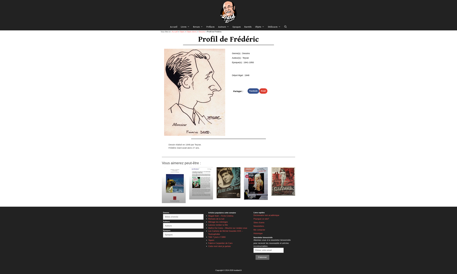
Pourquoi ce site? (261, 219)
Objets (258, 27)
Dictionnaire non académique (266, 215)
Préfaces (210, 27)
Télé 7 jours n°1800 (217, 237)
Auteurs (222, 27)
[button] (253, 91)
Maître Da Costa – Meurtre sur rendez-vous (227, 228)
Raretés (248, 27)
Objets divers (191, 32)
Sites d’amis (258, 222)
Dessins (202, 32)
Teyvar (246, 58)
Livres (183, 27)
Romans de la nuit (216, 219)
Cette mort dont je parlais (219, 246)
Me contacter (259, 230)
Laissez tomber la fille (218, 225)
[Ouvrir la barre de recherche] (285, 26)
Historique (258, 233)
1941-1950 (249, 62)
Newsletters (258, 226)
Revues (196, 27)
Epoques (237, 27)
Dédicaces (273, 27)
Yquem (211, 240)
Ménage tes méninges (218, 222)
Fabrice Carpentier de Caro (220, 243)
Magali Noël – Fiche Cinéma (220, 216)
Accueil (173, 27)
